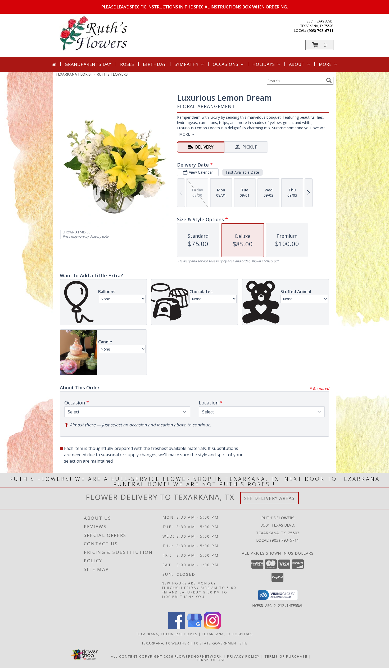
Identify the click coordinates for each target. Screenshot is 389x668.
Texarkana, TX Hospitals (227, 634)
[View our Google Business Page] (194, 627)
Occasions (225, 64)
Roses (127, 64)
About (297, 64)
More (325, 64)
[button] (319, 45)
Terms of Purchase (286, 656)
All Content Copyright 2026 (142, 656)
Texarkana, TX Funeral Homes (166, 634)
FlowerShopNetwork (198, 656)
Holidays (263, 64)
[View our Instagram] (212, 627)
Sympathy (187, 64)
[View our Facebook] (176, 627)
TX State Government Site (220, 643)
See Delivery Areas (269, 498)
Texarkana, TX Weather (165, 643)
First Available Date (242, 172)
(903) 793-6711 (320, 30)
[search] (329, 80)
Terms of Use (211, 659)
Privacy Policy (243, 656)
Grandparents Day (88, 64)
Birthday (154, 64)
